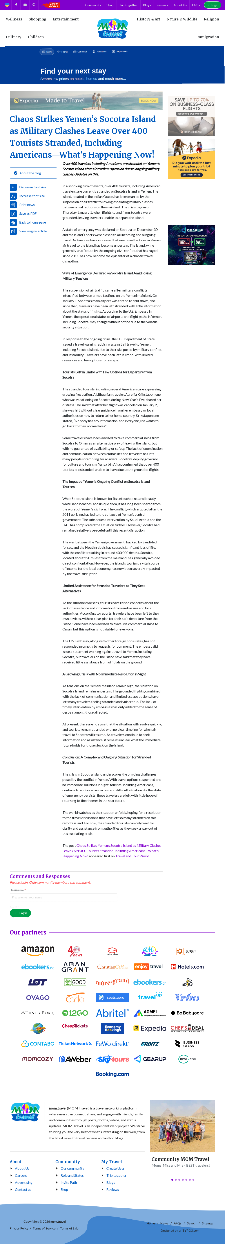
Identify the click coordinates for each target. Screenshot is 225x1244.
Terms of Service (44, 1228)
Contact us (23, 1189)
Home (151, 1223)
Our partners (28, 932)
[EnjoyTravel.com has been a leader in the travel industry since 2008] (149, 966)
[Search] (34, 5)
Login (214, 5)
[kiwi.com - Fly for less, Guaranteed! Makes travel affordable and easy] (187, 1059)
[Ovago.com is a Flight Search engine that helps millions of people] (37, 997)
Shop (64, 1189)
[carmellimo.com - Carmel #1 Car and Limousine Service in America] (37, 1028)
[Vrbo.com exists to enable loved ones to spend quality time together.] (187, 997)
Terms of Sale (69, 1228)
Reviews (112, 1189)
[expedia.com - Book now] (86, 100)
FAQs (177, 1223)
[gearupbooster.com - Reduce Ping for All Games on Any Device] (191, 245)
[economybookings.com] (112, 1028)
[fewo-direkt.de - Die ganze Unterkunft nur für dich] (112, 1043)
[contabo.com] (37, 1043)
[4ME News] (75, 951)
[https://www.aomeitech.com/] (149, 1012)
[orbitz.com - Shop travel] (149, 1043)
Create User (115, 1168)
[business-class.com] (187, 1043)
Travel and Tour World (132, 856)
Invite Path (69, 1182)
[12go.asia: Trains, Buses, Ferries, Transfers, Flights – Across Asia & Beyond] (75, 1012)
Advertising (24, 1182)
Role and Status (72, 1175)
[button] (172, 1180)
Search (191, 1223)
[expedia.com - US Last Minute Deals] (191, 159)
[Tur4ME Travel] (149, 951)
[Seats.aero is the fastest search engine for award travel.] (112, 997)
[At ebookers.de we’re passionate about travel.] (37, 966)
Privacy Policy (19, 1228)
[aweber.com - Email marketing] (75, 1059)
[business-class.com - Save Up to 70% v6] (191, 116)
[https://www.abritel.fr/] (112, 1012)
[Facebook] (16, 5)
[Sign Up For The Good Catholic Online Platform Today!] (37, 1012)
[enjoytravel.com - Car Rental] (191, 202)
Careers (21, 1175)
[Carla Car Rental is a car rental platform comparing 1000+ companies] (75, 997)
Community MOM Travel (180, 1159)
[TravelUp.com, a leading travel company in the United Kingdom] (149, 997)
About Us (22, 1168)
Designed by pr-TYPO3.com (180, 1230)
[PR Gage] (187, 951)
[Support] (7, 5)
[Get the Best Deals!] (50, 5)
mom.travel (58, 1221)
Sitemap (207, 1223)
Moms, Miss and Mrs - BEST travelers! (181, 1165)
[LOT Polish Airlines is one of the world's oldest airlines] (37, 982)
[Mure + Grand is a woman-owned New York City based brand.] (112, 982)
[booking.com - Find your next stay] (112, 65)
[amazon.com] (37, 951)
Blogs (110, 1182)
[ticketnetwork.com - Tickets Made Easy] (75, 1043)
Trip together (116, 1175)
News (164, 1223)
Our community (72, 1168)
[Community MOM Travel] (182, 1126)
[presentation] (4, 65)
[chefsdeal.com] (187, 1028)
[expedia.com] (149, 1028)
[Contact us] (25, 5)
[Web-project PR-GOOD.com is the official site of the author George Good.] (75, 982)
